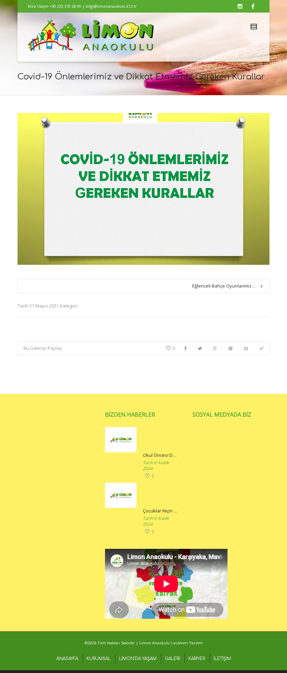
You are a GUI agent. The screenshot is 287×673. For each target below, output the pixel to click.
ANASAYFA (67, 658)
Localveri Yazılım (187, 642)
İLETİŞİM (222, 658)
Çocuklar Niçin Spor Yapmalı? (160, 510)
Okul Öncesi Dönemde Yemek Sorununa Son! (160, 455)
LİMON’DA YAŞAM (137, 658)
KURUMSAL (98, 658)
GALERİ (172, 658)
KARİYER (196, 658)
